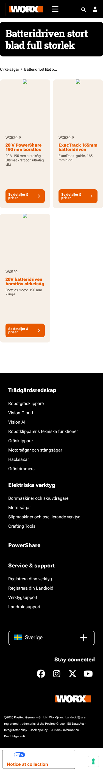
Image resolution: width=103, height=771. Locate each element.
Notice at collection (27, 764)
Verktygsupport (22, 597)
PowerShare (24, 545)
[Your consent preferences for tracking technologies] (93, 761)
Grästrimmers (21, 468)
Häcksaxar (18, 459)
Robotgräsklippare (26, 403)
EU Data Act (75, 724)
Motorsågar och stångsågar (35, 450)
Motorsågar (19, 507)
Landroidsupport (24, 606)
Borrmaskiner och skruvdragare (38, 498)
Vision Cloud (20, 412)
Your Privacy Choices (48, 755)
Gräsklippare (20, 440)
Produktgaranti (14, 736)
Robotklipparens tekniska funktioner (43, 431)
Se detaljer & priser (18, 196)
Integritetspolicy (15, 730)
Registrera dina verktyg (30, 578)
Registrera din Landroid (30, 588)
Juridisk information (65, 730)
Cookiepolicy (39, 730)
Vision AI (16, 422)
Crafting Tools (21, 526)
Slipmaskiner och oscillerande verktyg (44, 516)
